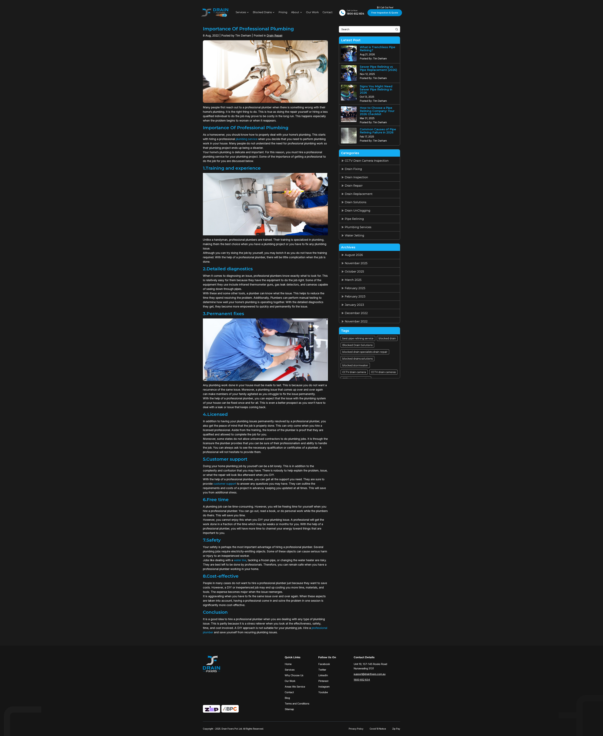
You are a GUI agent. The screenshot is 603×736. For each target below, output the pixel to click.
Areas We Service (295, 686)
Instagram (324, 686)
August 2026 (354, 255)
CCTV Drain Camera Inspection (367, 160)
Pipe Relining (354, 219)
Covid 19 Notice (378, 728)
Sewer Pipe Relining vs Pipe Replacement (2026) (378, 68)
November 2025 (356, 263)
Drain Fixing (353, 169)
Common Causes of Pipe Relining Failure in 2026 (378, 131)
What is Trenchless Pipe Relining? (377, 48)
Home (288, 664)
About (295, 12)
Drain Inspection (356, 177)
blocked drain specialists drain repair (364, 351)
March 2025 (353, 280)
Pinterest (323, 681)
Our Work (312, 12)
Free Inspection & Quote (384, 12)
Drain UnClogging (357, 210)
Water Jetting (354, 235)
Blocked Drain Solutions (357, 345)
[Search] (396, 29)
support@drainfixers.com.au (370, 674)
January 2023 (354, 305)
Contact (328, 12)
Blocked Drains (262, 12)
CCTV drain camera (354, 372)
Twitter (322, 669)
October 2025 (354, 271)
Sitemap (289, 709)
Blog (287, 697)
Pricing (283, 12)
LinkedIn (323, 675)
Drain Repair (274, 35)
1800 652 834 (362, 679)
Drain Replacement (358, 194)
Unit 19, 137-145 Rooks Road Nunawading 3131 (370, 666)
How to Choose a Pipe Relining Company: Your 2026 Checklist (377, 111)
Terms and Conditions (297, 703)
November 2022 (356, 321)
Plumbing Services (358, 227)
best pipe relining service (357, 338)
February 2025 (355, 288)
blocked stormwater (355, 365)
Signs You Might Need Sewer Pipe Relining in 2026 (376, 89)
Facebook (324, 664)
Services (241, 12)
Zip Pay (396, 728)
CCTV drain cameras (383, 372)
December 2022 (356, 313)
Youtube (323, 692)
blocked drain (387, 338)
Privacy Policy (356, 728)
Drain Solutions (355, 202)
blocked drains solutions (357, 358)
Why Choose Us (294, 675)
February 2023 (355, 296)
